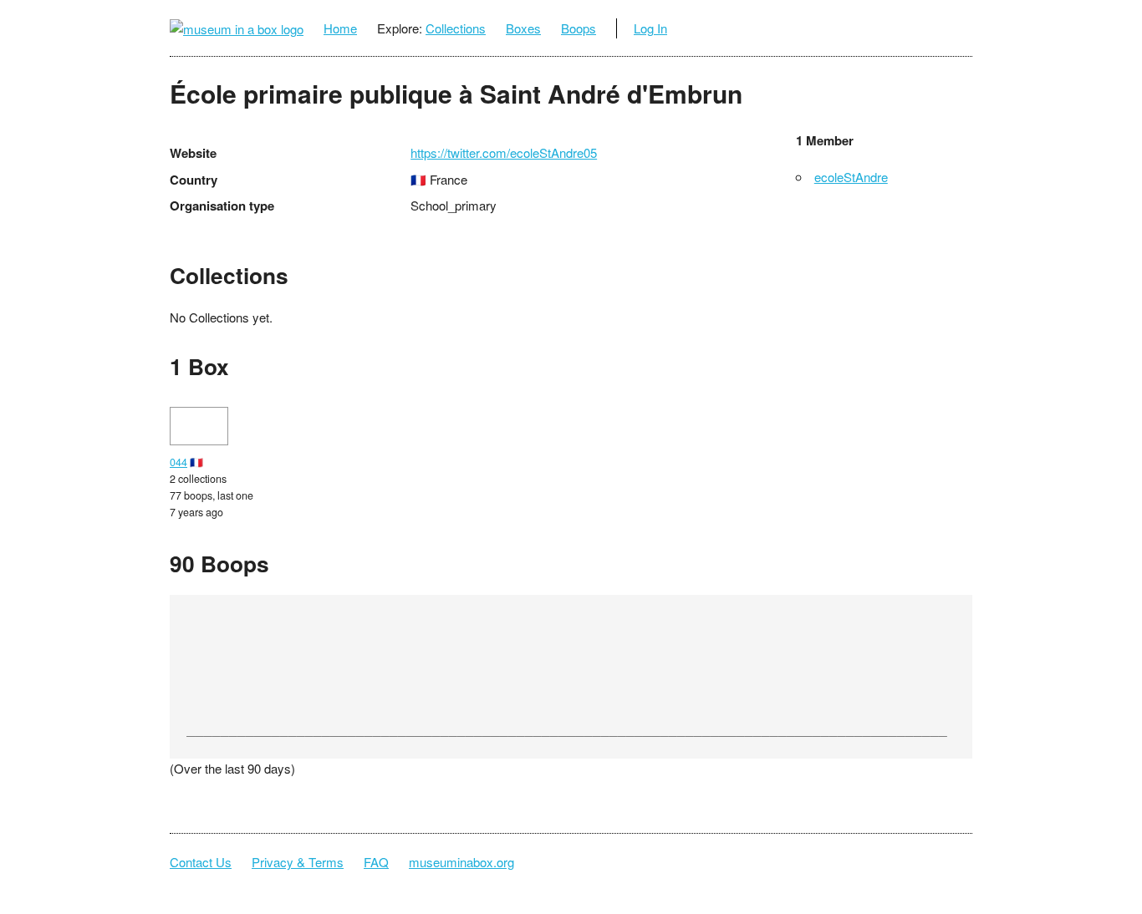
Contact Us (201, 862)
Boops (578, 28)
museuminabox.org (461, 862)
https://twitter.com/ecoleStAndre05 (503, 152)
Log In (650, 28)
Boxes (523, 28)
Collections (456, 28)
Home (340, 28)
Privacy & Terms (298, 862)
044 (178, 462)
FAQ (376, 862)
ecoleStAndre (851, 176)
